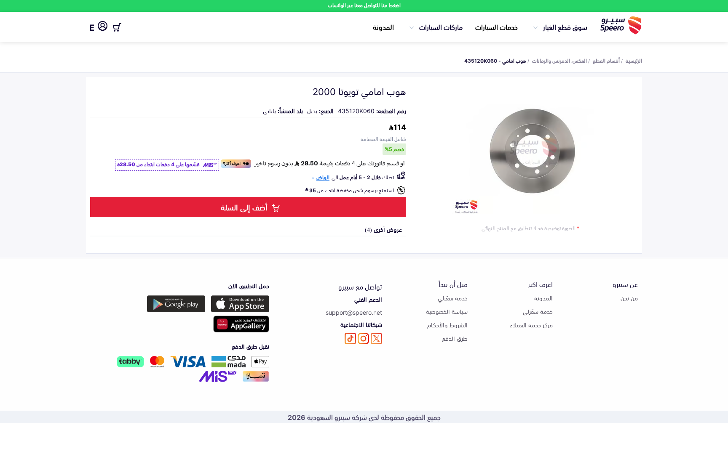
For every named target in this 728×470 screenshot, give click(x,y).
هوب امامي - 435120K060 (495, 60)
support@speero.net (354, 312)
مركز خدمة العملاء (531, 324)
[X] (376, 338)
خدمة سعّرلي (538, 311)
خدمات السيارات (496, 26)
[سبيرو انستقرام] (363, 338)
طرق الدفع (455, 338)
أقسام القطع (606, 60)
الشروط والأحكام (447, 324)
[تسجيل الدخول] (102, 27)
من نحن (629, 297)
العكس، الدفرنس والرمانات (559, 60)
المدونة (383, 26)
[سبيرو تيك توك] (350, 338)
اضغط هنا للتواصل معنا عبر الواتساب (364, 5)
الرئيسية (634, 60)
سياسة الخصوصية (447, 311)
